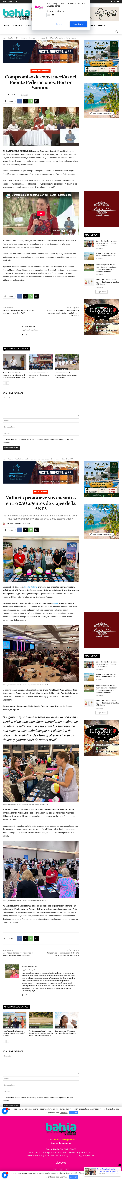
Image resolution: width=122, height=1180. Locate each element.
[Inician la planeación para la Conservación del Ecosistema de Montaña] (41, 362)
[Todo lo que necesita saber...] (17, 14)
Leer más (64, 1177)
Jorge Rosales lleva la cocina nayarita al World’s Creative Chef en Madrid (106, 243)
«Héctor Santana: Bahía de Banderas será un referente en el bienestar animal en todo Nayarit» (14, 375)
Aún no (59, 24)
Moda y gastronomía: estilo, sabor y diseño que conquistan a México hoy (107, 282)
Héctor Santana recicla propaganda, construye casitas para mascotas (65, 375)
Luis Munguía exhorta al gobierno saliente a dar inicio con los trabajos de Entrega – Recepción (62, 313)
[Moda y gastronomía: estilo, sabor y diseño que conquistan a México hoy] (89, 282)
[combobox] (51, 15)
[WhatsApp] (30, 101)
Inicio (4, 38)
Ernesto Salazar (14, 95)
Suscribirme (78, 24)
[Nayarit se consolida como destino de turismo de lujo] (89, 256)
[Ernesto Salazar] (4, 95)
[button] (116, 31)
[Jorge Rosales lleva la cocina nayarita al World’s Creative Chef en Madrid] (89, 243)
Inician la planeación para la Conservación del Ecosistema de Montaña (40, 375)
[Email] (36, 101)
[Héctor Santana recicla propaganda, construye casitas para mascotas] (67, 362)
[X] (25, 101)
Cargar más (101, 292)
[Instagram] (114, 1)
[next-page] (7, 383)
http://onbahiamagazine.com (30, 330)
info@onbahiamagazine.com (65, 1139)
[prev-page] (4, 383)
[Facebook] (111, 1)
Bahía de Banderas (21, 38)
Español (10, 38)
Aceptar (73, 1177)
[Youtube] (118, 1)
